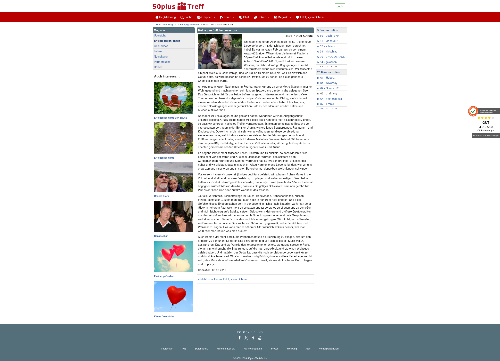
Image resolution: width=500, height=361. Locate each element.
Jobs (308, 348)
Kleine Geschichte (164, 316)
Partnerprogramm (253, 348)
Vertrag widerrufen (329, 348)
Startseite (161, 24)
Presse (275, 348)
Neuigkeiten (161, 56)
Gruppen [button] (207, 17)
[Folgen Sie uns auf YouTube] (259, 338)
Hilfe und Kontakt (226, 348)
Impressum (167, 348)
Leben (158, 51)
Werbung (292, 348)
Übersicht (160, 35)
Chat (245, 17)
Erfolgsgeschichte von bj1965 (170, 117)
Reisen (158, 67)
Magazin (172, 24)
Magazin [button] (283, 17)
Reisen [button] (262, 17)
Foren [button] (227, 17)
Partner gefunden (163, 276)
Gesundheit (161, 46)
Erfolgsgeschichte (164, 157)
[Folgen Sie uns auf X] (246, 338)
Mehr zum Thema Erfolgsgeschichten (223, 279)
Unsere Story (161, 196)
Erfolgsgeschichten (311, 17)
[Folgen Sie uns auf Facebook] (240, 338)
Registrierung (167, 17)
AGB (184, 348)
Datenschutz (201, 348)
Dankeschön (161, 236)
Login (340, 6)
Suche (188, 17)
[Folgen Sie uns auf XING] (253, 338)
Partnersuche (162, 62)
